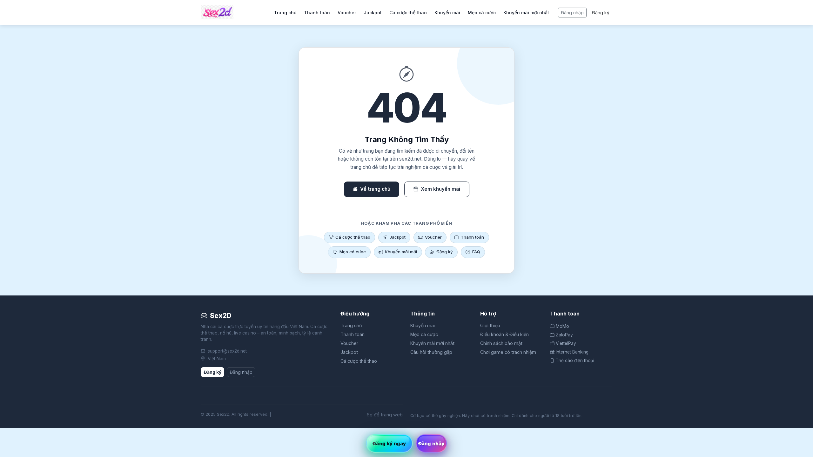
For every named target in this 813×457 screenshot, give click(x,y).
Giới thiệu (490, 325)
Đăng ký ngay (389, 443)
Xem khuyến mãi (440, 189)
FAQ (476, 251)
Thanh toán (317, 12)
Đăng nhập (572, 12)
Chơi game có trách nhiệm (508, 352)
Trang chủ (285, 12)
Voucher (347, 12)
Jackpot (373, 12)
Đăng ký (600, 12)
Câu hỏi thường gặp (431, 352)
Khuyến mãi (447, 12)
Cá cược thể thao (408, 12)
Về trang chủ (375, 189)
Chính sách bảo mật (501, 343)
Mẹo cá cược (482, 12)
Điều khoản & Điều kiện (504, 334)
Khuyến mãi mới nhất (526, 12)
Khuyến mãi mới (401, 251)
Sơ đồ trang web (385, 414)
